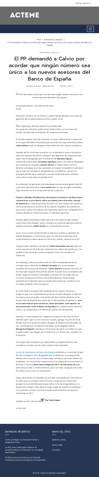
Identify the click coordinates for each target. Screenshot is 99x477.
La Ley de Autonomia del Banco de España (35, 352)
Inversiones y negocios (49, 52)
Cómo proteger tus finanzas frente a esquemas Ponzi (22, 440)
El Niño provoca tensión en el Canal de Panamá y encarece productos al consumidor (25, 458)
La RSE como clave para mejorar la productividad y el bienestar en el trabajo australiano (24, 450)
